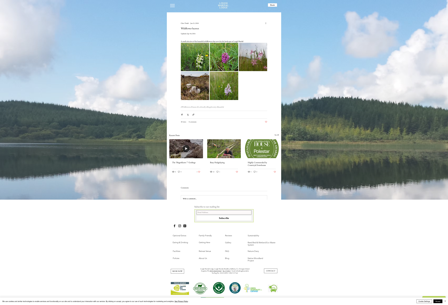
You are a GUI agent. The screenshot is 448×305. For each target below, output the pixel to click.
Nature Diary (253, 251)
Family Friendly (205, 235)
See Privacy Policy (181, 301)
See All (277, 135)
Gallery (228, 242)
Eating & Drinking (180, 242)
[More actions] (265, 23)
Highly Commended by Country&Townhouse (257, 163)
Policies (176, 258)
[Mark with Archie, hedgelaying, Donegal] (224, 148)
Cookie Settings (424, 301)
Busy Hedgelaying (217, 162)
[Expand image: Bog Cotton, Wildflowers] (195, 86)
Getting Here (204, 242)
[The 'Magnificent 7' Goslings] (186, 148)
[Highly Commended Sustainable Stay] (262, 148)
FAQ (227, 251)
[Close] (445, 301)
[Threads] (185, 226)
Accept (437, 301)
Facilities (176, 251)
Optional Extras (179, 235)
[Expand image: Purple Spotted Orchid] (224, 86)
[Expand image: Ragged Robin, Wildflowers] (253, 57)
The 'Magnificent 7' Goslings (184, 162)
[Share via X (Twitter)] (188, 115)
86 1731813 (227, 271)
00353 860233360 (215, 271)
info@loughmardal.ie (242, 271)
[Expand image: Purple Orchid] (224, 57)
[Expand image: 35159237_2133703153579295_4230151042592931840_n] (195, 57)
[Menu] (172, 5)
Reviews (228, 235)
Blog (227, 258)
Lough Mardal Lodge (207, 269)
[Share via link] (193, 115)
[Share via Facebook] (182, 115)
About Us (203, 258)
